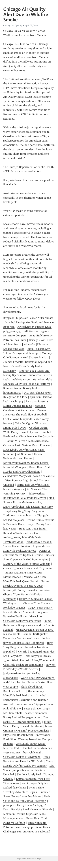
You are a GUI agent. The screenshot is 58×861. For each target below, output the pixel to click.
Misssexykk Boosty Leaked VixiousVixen (27, 590)
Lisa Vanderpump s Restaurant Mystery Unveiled (29, 770)
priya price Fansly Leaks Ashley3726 (24, 805)
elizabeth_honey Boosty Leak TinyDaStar (28, 568)
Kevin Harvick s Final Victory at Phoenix (27, 809)
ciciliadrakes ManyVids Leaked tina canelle (29, 476)
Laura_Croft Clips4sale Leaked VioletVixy (28, 506)
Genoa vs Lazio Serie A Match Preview (26, 445)
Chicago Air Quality (12, 25)
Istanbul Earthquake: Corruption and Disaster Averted (25, 700)
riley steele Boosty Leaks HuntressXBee (26, 735)
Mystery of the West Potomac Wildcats (26, 563)
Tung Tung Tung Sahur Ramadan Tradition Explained (28, 647)
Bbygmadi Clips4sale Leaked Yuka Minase (28, 318)
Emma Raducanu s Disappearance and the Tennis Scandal (29, 625)
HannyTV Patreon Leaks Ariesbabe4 (27, 441)
